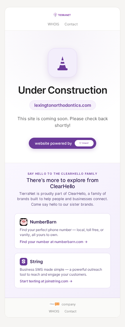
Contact (71, 24)
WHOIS (53, 24)
